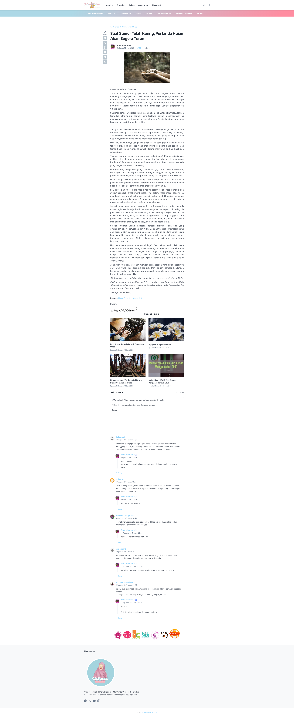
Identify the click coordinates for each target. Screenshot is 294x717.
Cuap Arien (143, 5)
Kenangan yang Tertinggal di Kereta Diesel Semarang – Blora (126, 381)
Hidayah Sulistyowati (125, 515)
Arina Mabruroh (128, 454)
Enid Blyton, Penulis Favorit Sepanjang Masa (127, 345)
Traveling (121, 5)
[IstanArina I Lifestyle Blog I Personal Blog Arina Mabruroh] (92, 5)
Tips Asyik (156, 5)
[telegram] (105, 52)
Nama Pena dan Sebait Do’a (130, 298)
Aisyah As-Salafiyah (124, 582)
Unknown (120, 479)
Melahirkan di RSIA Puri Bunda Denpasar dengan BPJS (161, 381)
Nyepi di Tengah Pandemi (159, 344)
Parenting (109, 5)
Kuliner (132, 5)
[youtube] (94, 701)
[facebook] (105, 38)
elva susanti (121, 549)
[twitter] (105, 43)
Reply (119, 473)
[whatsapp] (105, 47)
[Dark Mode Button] (203, 5)
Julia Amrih (121, 437)
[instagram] (98, 701)
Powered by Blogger (149, 712)
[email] (105, 61)
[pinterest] (105, 57)
